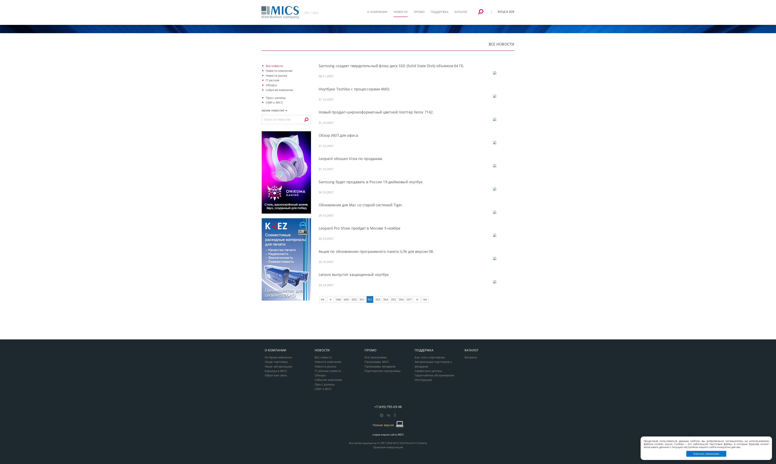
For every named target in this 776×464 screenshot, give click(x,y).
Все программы (376, 357)
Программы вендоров (380, 366)
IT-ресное (272, 80)
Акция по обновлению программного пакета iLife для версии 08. (376, 251)
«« (322, 299)
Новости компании (279, 71)
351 (362, 299)
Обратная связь (276, 375)
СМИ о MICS (274, 102)
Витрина (471, 357)
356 (401, 299)
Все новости (274, 66)
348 (338, 299)
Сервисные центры (428, 371)
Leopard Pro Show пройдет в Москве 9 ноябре (360, 228)
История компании (278, 357)
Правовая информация (388, 447)
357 (409, 299)
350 (354, 299)
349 (346, 299)
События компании (279, 90)
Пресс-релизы (276, 98)
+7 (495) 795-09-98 (388, 407)
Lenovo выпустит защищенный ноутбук (354, 274)
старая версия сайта (388, 434)
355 (393, 299)
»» (425, 299)
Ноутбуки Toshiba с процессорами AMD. (354, 89)
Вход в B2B (506, 12)
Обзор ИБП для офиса (338, 135)
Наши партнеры (276, 362)
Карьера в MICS (276, 371)
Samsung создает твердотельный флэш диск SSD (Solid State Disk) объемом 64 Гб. (391, 65)
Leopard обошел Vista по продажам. (351, 158)
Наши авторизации (278, 366)
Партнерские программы (382, 371)
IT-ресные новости (328, 371)
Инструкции (423, 380)
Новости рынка (276, 75)
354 (385, 299)
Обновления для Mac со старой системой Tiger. (361, 204)
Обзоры (271, 85)
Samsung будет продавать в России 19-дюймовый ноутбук (371, 181)
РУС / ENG (311, 13)
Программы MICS (377, 362)
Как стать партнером (430, 357)
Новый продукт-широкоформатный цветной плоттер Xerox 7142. (376, 112)
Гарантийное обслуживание (434, 375)
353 (377, 299)
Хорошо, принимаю (706, 454)
